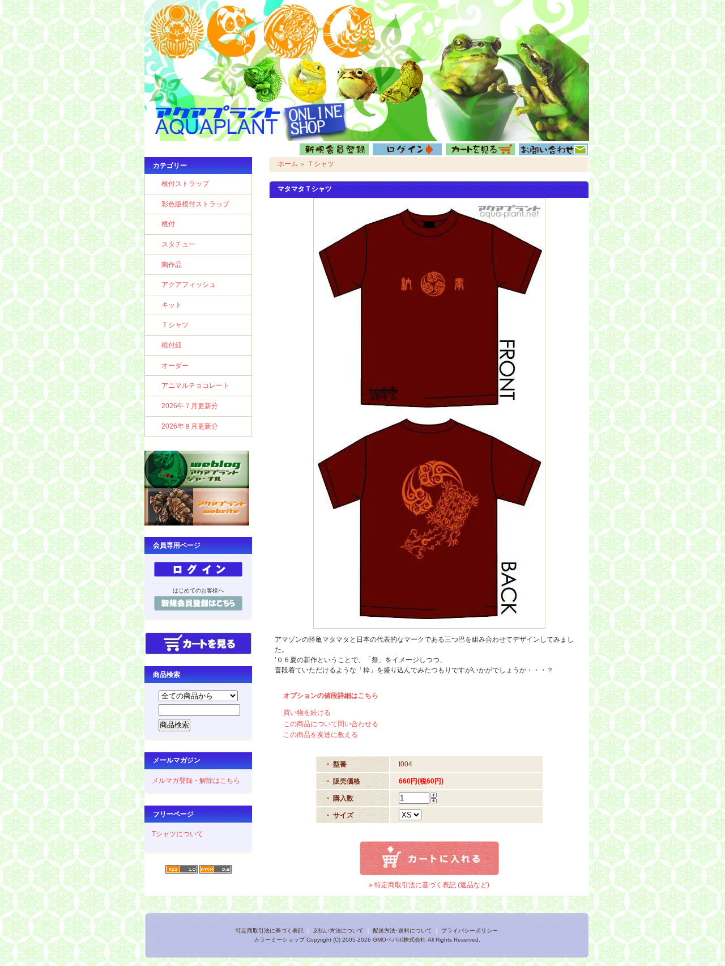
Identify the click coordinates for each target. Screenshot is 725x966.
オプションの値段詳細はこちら (330, 696)
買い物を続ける (307, 713)
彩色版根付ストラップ (195, 204)
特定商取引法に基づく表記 (270, 930)
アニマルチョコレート (195, 385)
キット (171, 305)
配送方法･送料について (402, 930)
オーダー (175, 366)
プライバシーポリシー (469, 930)
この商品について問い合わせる (330, 724)
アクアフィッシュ (188, 285)
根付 (168, 224)
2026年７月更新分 (189, 406)
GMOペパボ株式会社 (399, 940)
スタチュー (178, 244)
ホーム (288, 164)
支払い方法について (338, 930)
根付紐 (171, 345)
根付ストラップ (185, 184)
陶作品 (171, 265)
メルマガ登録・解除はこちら (196, 781)
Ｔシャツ (175, 325)
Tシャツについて (177, 834)
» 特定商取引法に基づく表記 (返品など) (429, 885)
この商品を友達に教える (320, 735)
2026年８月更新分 (189, 426)
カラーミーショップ (279, 940)
